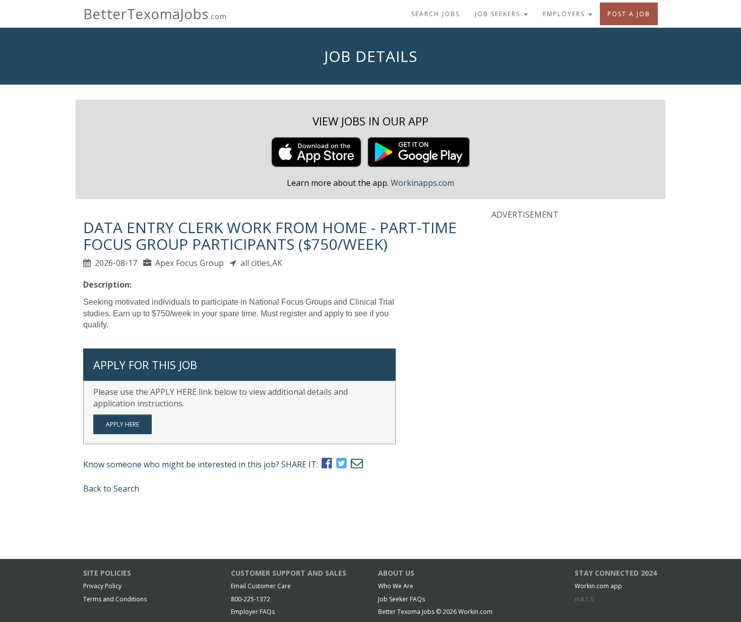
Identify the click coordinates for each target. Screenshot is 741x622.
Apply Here (122, 424)
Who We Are (395, 586)
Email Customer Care (261, 586)
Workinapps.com (422, 182)
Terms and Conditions (115, 599)
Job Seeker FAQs (401, 599)
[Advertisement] (567, 294)
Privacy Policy (102, 586)
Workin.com (475, 611)
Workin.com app (598, 586)
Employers (565, 14)
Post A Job (628, 14)
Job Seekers (499, 14)
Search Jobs (435, 14)
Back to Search (111, 488)
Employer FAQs (253, 611)
